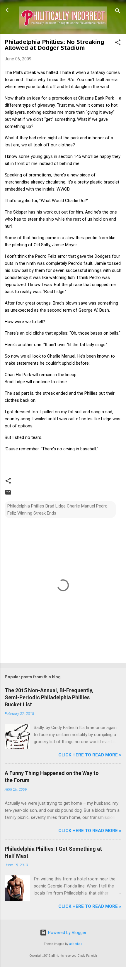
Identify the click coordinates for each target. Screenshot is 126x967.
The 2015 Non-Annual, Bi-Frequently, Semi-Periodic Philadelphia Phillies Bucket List (49, 697)
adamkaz (75, 944)
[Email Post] (8, 494)
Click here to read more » (89, 755)
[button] (117, 43)
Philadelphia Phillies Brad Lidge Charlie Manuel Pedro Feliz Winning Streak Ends (57, 509)
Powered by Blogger (66, 932)
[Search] (117, 12)
